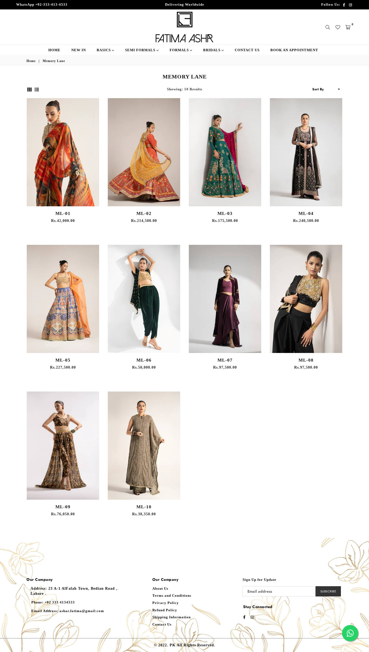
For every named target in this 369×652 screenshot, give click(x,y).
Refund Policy (164, 610)
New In (78, 50)
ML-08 (306, 360)
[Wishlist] (338, 27)
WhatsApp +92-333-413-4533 (42, 4)
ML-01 (63, 213)
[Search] (328, 27)
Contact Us (247, 50)
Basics (104, 50)
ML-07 (225, 360)
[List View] (37, 89)
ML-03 (225, 213)
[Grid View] (29, 89)
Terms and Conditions (171, 595)
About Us (160, 588)
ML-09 (63, 506)
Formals (180, 50)
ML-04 (306, 213)
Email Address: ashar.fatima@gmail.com (67, 611)
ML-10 (144, 506)
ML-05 (63, 360)
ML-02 (144, 213)
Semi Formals (140, 50)
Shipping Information (171, 617)
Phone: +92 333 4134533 (53, 602)
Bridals (212, 50)
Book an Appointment (294, 50)
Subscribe (328, 591)
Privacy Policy (165, 603)
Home (54, 50)
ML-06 (144, 360)
